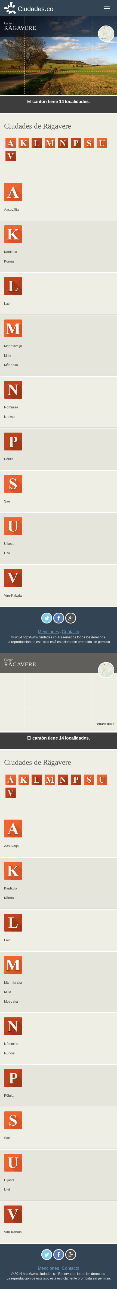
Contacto (70, 631)
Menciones (48, 631)
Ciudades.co (35, 8)
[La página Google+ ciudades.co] (70, 618)
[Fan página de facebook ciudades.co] (58, 618)
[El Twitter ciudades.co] (46, 618)
